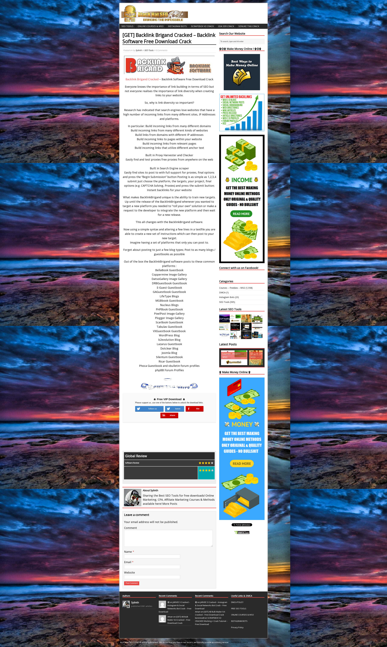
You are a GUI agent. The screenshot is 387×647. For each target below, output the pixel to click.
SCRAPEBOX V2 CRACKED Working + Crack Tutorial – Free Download (211, 621)
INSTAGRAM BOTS (239, 621)
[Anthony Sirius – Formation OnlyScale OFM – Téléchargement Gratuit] (257, 337)
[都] (162, 606)
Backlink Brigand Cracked (142, 79)
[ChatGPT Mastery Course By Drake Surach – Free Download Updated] (246, 329)
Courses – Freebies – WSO (232, 287)
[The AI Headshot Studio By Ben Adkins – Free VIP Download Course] (246, 320)
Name (128, 551)
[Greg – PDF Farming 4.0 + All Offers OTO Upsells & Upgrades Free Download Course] (257, 320)
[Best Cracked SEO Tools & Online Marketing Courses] (155, 20)
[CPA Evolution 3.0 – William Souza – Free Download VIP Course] (257, 329)
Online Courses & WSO (151, 26)
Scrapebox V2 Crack (202, 26)
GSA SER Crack (226, 26)
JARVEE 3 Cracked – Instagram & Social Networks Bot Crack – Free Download (211, 605)
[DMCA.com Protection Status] (242, 532)
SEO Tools (127, 26)
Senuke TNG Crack (248, 26)
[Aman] (162, 621)
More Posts (169, 503)
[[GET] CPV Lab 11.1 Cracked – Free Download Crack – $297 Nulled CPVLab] (224, 337)
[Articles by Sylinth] (126, 606)
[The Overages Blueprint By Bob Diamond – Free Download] (235, 337)
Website (129, 572)
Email (128, 562)
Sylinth (139, 50)
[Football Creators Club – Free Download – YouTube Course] (224, 329)
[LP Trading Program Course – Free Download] (224, 320)
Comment (130, 528)
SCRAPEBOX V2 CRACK (238, 642)
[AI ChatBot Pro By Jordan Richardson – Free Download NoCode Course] (246, 337)
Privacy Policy (237, 627)
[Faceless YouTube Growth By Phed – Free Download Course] (235, 329)
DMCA (222, 292)
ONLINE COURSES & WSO (242, 614)
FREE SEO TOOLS (238, 608)
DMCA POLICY (237, 602)
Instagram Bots (177, 26)
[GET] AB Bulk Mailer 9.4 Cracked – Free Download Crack (178, 619)
